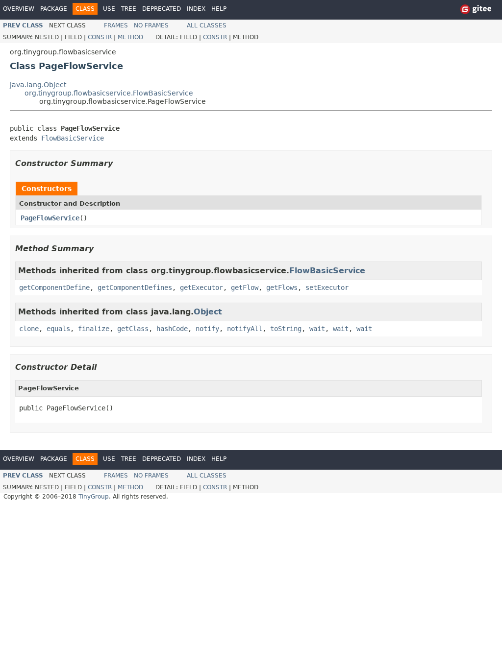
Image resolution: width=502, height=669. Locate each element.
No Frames (151, 25)
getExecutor (201, 287)
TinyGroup (93, 496)
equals (58, 329)
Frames (116, 25)
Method (130, 37)
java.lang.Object (38, 85)
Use (109, 8)
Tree (128, 8)
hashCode (172, 329)
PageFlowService (50, 218)
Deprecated (161, 8)
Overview (18, 8)
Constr (100, 37)
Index (196, 8)
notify (207, 329)
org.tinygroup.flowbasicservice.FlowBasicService (109, 93)
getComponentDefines (135, 287)
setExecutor (327, 287)
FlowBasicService (72, 138)
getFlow (244, 287)
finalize (93, 329)
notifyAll (244, 329)
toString (285, 329)
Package (53, 8)
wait (317, 329)
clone (29, 329)
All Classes (206, 25)
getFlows (282, 287)
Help (218, 8)
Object (208, 311)
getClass (133, 329)
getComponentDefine (54, 287)
